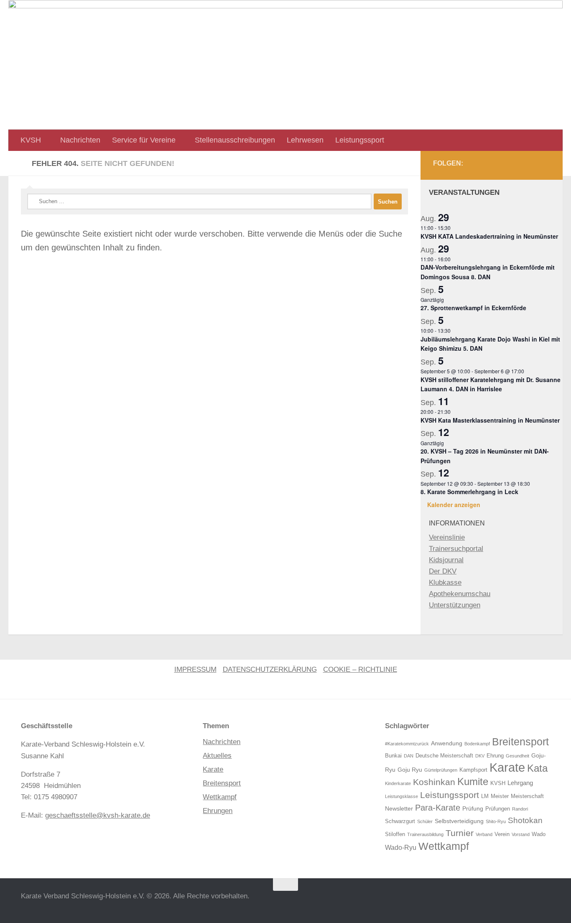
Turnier (460, 833)
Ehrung (495, 756)
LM (485, 796)
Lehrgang (520, 782)
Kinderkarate (398, 783)
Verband (484, 834)
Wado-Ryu (400, 847)
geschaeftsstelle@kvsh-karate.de (97, 815)
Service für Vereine (144, 140)
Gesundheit (517, 755)
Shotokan (525, 820)
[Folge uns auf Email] (542, 165)
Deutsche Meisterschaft (444, 756)
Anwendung (446, 743)
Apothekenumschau (459, 594)
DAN (408, 755)
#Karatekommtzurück (407, 743)
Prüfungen (497, 809)
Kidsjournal (446, 560)
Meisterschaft (527, 796)
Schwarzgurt (400, 821)
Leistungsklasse (401, 796)
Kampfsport (473, 770)
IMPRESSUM (195, 669)
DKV (479, 755)
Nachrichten (80, 140)
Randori (520, 808)
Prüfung (472, 808)
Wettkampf (220, 797)
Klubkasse (445, 582)
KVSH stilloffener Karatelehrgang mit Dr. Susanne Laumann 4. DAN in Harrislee (491, 384)
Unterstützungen (454, 605)
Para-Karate (437, 807)
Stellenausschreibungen (235, 140)
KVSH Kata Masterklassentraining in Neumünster (490, 420)
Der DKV (442, 571)
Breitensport (222, 783)
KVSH (30, 140)
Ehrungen (217, 811)
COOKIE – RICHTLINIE (360, 669)
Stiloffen (395, 834)
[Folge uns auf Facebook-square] (524, 165)
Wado (539, 834)
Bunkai (393, 756)
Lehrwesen (305, 140)
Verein (502, 834)
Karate (213, 769)
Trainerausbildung (425, 834)
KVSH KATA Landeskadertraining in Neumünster (489, 236)
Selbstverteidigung (459, 821)
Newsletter (399, 808)
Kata (537, 768)
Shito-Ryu (496, 821)
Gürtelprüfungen (440, 770)
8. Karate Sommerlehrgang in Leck (469, 491)
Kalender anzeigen (453, 504)
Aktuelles (217, 756)
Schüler (425, 821)
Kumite (472, 781)
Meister (500, 796)
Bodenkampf (477, 743)
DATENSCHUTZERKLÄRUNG (270, 669)
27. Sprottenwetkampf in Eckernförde (473, 307)
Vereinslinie (447, 537)
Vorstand (521, 834)
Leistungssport (359, 140)
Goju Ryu (410, 769)
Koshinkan (434, 782)
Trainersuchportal (456, 549)
